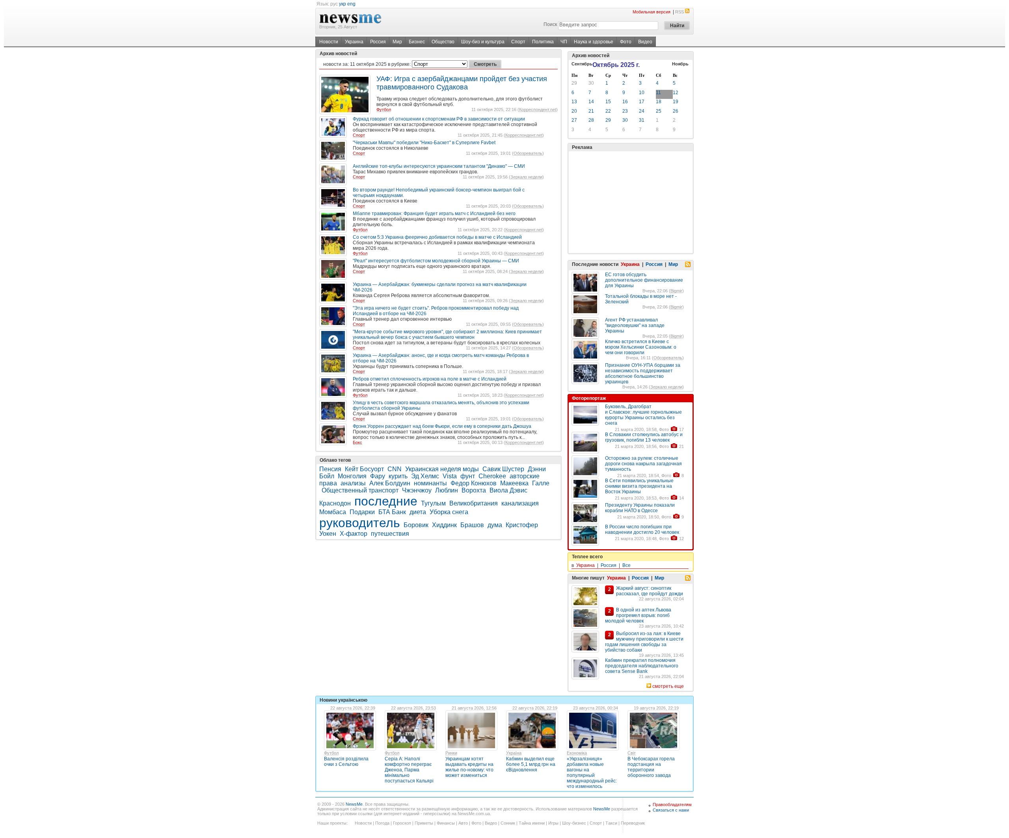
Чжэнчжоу (417, 490)
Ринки (451, 753)
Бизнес (417, 42)
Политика (543, 42)
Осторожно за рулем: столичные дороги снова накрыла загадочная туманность (643, 463)
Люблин (446, 490)
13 (574, 101)
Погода (382, 823)
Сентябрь (582, 63)
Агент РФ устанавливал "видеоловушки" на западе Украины (635, 325)
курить (398, 476)
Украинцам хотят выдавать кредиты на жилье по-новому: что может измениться (469, 767)
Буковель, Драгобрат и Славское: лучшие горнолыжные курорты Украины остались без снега (643, 415)
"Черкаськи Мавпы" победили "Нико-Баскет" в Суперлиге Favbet (424, 142)
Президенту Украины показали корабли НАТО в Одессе (640, 507)
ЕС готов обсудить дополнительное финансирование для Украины (644, 280)
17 (641, 101)
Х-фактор (353, 533)
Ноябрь (680, 63)
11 (658, 92)
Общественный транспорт (360, 490)
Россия (378, 42)
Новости (328, 42)
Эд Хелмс (425, 476)
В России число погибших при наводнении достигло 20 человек (642, 529)
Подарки (362, 512)
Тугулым (433, 503)
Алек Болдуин (389, 483)
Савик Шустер (503, 469)
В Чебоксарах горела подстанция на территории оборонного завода (651, 767)
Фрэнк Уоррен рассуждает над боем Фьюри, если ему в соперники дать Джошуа (442, 426)
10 (641, 92)
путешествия (390, 533)
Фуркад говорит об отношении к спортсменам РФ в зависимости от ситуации (439, 119)
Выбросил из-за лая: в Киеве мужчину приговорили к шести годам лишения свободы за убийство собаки (644, 642)
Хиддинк (444, 525)
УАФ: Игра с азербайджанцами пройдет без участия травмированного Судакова (461, 83)
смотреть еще (668, 686)
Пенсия (330, 469)
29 (574, 83)
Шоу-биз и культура (482, 42)
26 (675, 111)
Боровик (416, 525)
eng (351, 4)
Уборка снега (449, 512)
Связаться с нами (671, 810)
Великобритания (473, 503)
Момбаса (332, 512)
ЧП (563, 42)
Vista (450, 476)
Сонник (508, 823)
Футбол (383, 109)
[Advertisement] (631, 202)
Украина (354, 42)
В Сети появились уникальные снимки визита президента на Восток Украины (639, 486)
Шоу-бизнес (574, 823)
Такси (611, 823)
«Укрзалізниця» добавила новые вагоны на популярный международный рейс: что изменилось (592, 772)
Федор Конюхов (474, 483)
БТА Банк (392, 512)
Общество (443, 42)
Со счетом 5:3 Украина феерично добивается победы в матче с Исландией (437, 237)
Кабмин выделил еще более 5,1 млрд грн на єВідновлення (530, 764)
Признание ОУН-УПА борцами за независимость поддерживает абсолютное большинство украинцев (642, 373)
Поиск (550, 24)
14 (591, 101)
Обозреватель (528, 153)
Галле (540, 483)
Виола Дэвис (508, 490)
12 (675, 92)
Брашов (472, 525)
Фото (625, 42)
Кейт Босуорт (364, 469)
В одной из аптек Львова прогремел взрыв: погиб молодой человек (638, 615)
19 (675, 101)
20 (574, 111)
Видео (645, 42)
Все (626, 565)
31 (641, 120)
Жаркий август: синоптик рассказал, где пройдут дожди (649, 590)
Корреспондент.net (537, 109)
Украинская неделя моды (442, 469)
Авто (463, 823)
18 (658, 101)
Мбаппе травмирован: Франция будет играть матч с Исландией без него (434, 213)
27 (574, 120)
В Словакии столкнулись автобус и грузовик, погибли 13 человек (644, 437)
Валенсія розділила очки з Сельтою (346, 761)
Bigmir (676, 290)
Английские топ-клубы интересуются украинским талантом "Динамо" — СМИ (439, 166)
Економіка (577, 753)
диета (418, 512)
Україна (513, 753)
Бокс (357, 442)
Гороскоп (402, 823)
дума (495, 525)
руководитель (359, 523)
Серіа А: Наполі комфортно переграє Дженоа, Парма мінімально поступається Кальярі (409, 770)
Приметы (424, 823)
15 (608, 101)
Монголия (352, 476)
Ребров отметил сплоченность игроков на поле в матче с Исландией (429, 379)
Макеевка (514, 483)
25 (658, 111)
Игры (553, 823)
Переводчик (633, 823)
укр (342, 4)
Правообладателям (672, 804)
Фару (377, 476)
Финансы (446, 823)
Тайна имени (532, 823)
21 (591, 111)
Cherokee (492, 476)
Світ (631, 753)
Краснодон (335, 503)
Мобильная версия (651, 11)
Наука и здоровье (593, 42)
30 (591, 83)
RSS (679, 11)
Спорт (518, 42)
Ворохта (474, 490)
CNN (394, 469)
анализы (353, 483)
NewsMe (354, 804)
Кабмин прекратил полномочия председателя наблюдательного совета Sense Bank (641, 666)
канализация (520, 503)
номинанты (430, 483)
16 (625, 101)
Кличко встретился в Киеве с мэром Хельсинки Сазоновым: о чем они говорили (640, 347)
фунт (467, 476)
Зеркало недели (526, 177)
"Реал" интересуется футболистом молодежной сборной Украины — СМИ (436, 261)
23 (625, 111)
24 (641, 111)
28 (591, 120)
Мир (397, 42)
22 (608, 111)
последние (385, 501)
